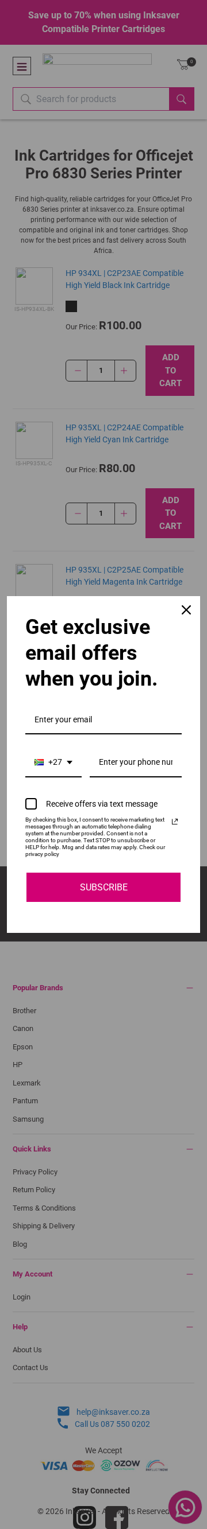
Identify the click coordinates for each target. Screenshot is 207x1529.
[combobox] (53, 762)
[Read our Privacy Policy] (175, 821)
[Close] (186, 610)
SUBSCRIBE (104, 887)
